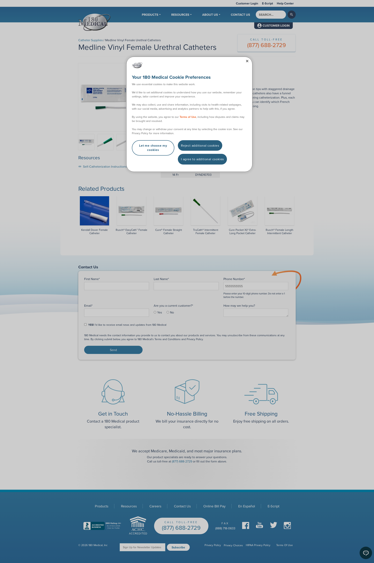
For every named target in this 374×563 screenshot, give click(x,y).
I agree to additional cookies (202, 159)
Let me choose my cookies (153, 147)
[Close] (247, 61)
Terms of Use (188, 117)
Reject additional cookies (200, 145)
